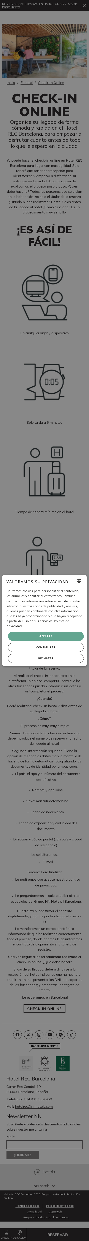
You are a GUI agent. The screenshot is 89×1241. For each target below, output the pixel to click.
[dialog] (44, 620)
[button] (46, 647)
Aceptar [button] (46, 636)
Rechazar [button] (46, 658)
